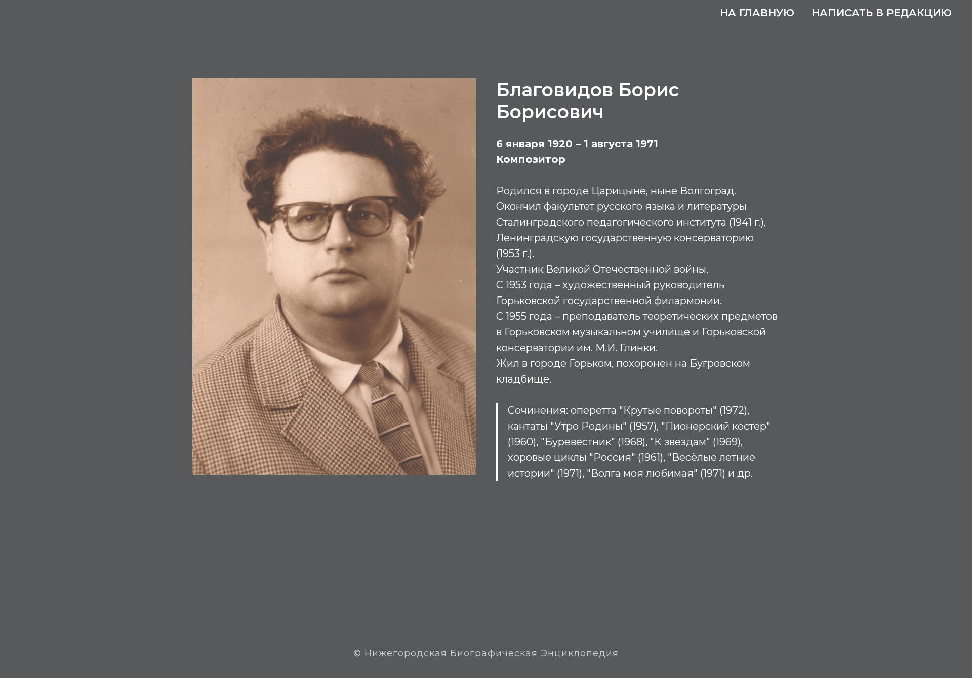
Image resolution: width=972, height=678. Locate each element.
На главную (757, 13)
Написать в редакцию (882, 13)
